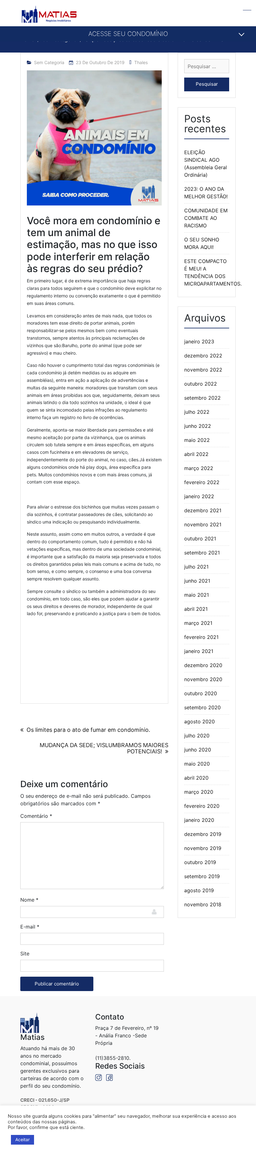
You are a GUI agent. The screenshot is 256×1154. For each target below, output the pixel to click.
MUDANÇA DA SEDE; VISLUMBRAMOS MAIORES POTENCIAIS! (104, 748)
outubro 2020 (200, 693)
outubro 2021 (200, 538)
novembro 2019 (202, 848)
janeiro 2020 (199, 820)
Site (24, 953)
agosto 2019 (199, 890)
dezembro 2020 (203, 665)
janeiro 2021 (198, 651)
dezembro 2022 (203, 355)
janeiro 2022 (199, 496)
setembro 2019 (202, 876)
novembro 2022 (203, 370)
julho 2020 (196, 735)
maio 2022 (197, 440)
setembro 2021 (202, 552)
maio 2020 (197, 764)
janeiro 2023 (199, 341)
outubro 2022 (200, 384)
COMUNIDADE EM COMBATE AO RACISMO (206, 218)
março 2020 (198, 792)
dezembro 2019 (202, 834)
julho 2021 (196, 567)
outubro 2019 (200, 862)
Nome (29, 900)
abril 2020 (196, 778)
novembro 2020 (203, 679)
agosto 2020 (199, 721)
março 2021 (198, 623)
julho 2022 (196, 412)
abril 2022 (196, 454)
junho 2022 (197, 426)
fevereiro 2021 (201, 637)
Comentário (36, 816)
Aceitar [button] (22, 1139)
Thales (141, 62)
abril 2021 (196, 609)
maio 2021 (196, 595)
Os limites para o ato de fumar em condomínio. (88, 729)
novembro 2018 (202, 904)
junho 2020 (197, 750)
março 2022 (198, 468)
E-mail (29, 927)
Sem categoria (49, 62)
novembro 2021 (202, 524)
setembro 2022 (202, 398)
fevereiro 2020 (201, 806)
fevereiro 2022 (201, 482)
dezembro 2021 (202, 510)
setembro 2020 (202, 707)
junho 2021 (197, 581)
